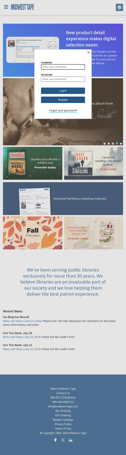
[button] (88, 52)
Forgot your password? (63, 110)
